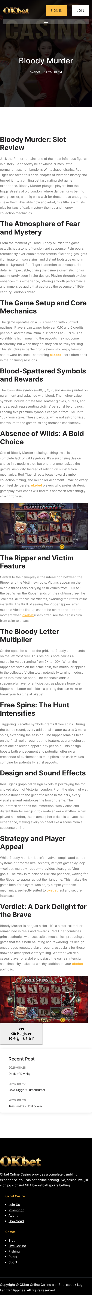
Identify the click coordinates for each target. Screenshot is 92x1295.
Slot (12, 1240)
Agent (13, 1215)
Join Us (14, 1205)
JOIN (80, 11)
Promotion (16, 1210)
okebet (56, 355)
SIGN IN (56, 11)
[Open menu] (46, 21)
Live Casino (17, 1246)
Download (16, 1221)
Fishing (14, 1251)
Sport (13, 1262)
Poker (13, 1257)
